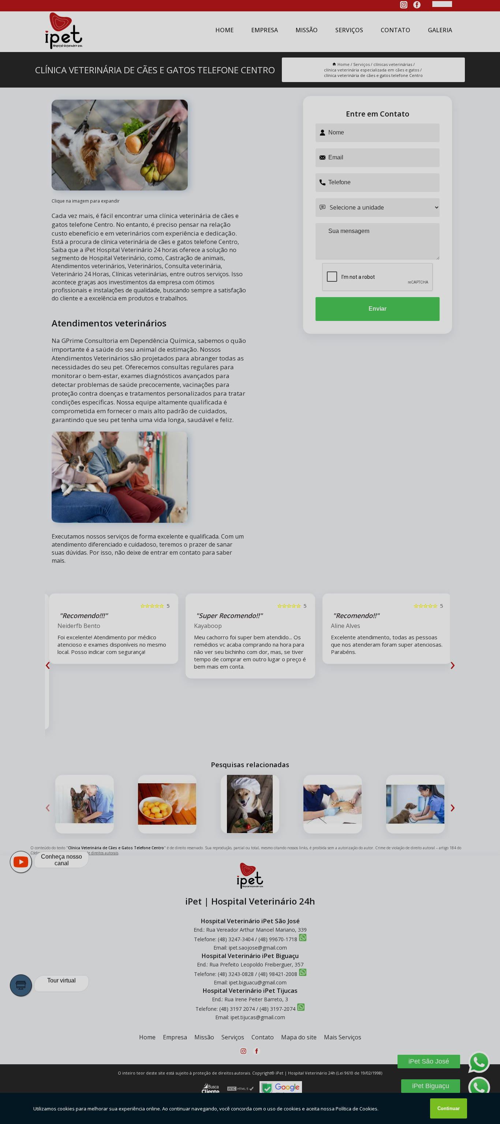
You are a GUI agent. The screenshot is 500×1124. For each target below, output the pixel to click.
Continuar (448, 1108)
